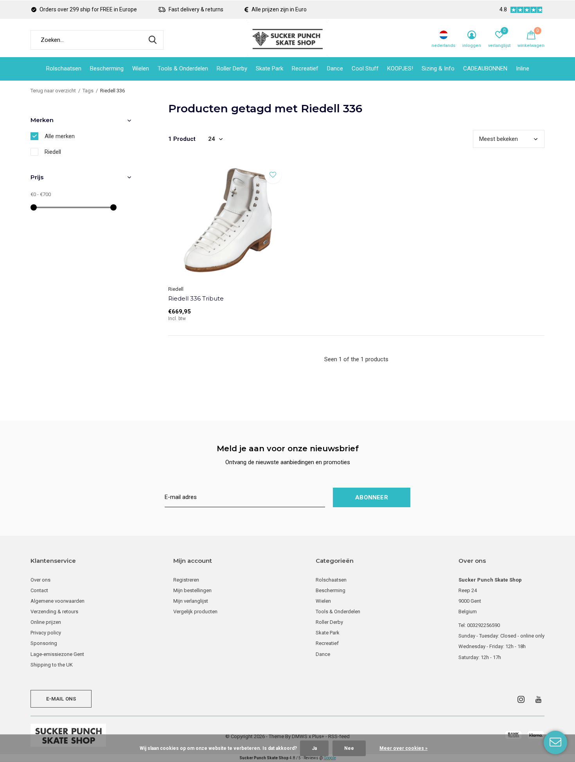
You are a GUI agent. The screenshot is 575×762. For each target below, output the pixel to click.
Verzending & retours (54, 611)
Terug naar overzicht (53, 91)
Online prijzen (46, 622)
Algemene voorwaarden (57, 601)
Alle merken (60, 136)
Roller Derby (232, 68)
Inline (522, 68)
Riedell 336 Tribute (196, 298)
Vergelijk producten (195, 611)
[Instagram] (521, 699)
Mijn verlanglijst (190, 601)
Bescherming (107, 68)
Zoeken (153, 40)
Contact (39, 590)
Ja (314, 748)
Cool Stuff (365, 68)
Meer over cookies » (403, 748)
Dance (335, 68)
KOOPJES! (400, 68)
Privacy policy (46, 633)
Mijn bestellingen (192, 590)
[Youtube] (538, 699)
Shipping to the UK (52, 665)
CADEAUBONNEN (485, 68)
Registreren (186, 580)
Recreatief (305, 68)
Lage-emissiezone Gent (57, 654)
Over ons (40, 580)
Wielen (140, 68)
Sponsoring (44, 643)
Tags (88, 91)
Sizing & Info (438, 68)
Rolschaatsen (63, 68)
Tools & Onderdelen (183, 68)
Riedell (53, 151)
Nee (349, 748)
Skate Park (269, 68)
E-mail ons (61, 699)
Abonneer (371, 497)
